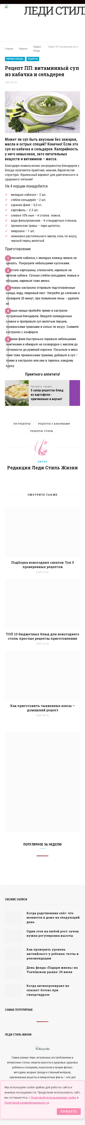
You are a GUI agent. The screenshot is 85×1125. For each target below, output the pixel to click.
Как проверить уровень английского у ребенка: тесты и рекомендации (52, 953)
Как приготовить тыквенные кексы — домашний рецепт (42, 708)
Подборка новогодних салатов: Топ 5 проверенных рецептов (42, 564)
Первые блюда (15, 59)
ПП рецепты (22, 423)
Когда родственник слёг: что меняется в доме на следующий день (53, 917)
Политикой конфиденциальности (26, 1102)
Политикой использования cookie (53, 1097)
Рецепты (33, 59)
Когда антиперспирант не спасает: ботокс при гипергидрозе (47, 990)
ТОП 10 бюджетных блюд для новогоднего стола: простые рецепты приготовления (42, 636)
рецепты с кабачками (54, 423)
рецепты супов (41, 430)
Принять (68, 1111)
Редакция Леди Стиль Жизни (42, 468)
